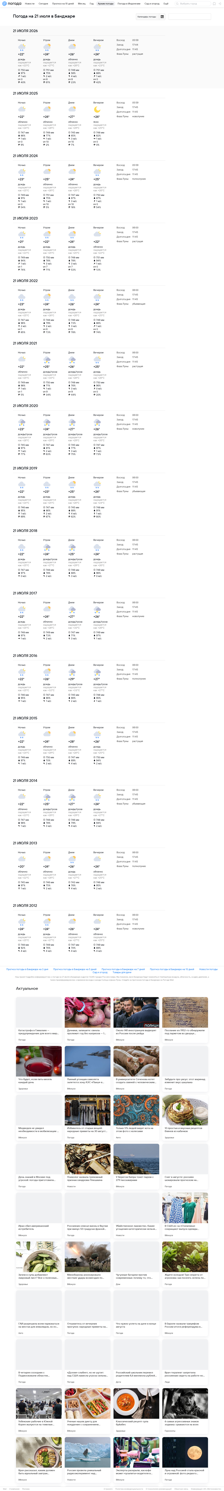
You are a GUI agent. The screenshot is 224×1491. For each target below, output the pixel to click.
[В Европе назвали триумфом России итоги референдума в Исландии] (185, 1313)
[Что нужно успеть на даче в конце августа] (136, 1313)
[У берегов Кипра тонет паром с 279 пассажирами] (136, 1167)
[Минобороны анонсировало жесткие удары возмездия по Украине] (87, 1264)
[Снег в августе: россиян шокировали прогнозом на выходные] (185, 1167)
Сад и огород (100, 972)
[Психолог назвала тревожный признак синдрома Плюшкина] (87, 1167)
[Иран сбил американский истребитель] (39, 1215)
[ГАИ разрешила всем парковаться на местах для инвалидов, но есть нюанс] (39, 1313)
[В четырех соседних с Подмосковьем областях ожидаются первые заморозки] (39, 1362)
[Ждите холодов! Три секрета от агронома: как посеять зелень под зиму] (185, 1264)
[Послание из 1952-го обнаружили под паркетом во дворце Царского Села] (185, 1020)
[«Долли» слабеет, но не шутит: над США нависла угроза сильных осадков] (87, 1362)
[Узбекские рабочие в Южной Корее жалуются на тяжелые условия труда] (39, 1411)
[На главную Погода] (14, 3)
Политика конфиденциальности (129, 1489)
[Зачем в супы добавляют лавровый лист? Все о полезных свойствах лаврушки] (39, 1264)
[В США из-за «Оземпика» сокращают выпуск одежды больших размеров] (185, 1215)
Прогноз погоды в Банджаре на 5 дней (74, 969)
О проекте (108, 1489)
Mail (5, 1489)
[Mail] (4, 3)
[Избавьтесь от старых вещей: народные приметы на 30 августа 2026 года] (87, 1118)
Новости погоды (208, 969)
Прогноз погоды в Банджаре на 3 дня (27, 969)
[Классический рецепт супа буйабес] (136, 1411)
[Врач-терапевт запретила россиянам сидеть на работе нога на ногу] (185, 1362)
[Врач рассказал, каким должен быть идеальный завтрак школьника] (39, 1460)
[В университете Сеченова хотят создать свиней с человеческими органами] (136, 1069)
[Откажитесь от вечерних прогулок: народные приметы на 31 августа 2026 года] (87, 1313)
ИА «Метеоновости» (212, 1489)
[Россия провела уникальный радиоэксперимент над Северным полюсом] (87, 1460)
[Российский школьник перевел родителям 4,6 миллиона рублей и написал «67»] (136, 1362)
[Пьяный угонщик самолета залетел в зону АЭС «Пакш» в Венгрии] (87, 1069)
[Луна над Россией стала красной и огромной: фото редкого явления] (185, 1460)
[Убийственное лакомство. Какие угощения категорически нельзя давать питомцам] (136, 1215)
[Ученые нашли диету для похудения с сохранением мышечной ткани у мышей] (87, 1411)
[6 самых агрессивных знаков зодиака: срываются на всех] (185, 1411)
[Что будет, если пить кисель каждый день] (39, 1069)
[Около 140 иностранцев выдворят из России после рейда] (136, 1020)
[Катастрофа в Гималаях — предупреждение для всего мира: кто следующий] (39, 1020)
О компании (14, 1489)
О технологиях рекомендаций (159, 1489)
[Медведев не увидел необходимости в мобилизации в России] (39, 1118)
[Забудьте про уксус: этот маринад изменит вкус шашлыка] (185, 1069)
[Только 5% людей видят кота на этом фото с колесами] (136, 1118)
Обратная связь (181, 1489)
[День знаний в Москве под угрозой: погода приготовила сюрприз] (39, 1167)
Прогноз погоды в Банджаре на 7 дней (123, 969)
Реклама (26, 1489)
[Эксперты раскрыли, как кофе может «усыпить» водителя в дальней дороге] (136, 1460)
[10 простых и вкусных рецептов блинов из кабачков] (185, 1118)
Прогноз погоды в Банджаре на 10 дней (172, 969)
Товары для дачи (122, 972)
